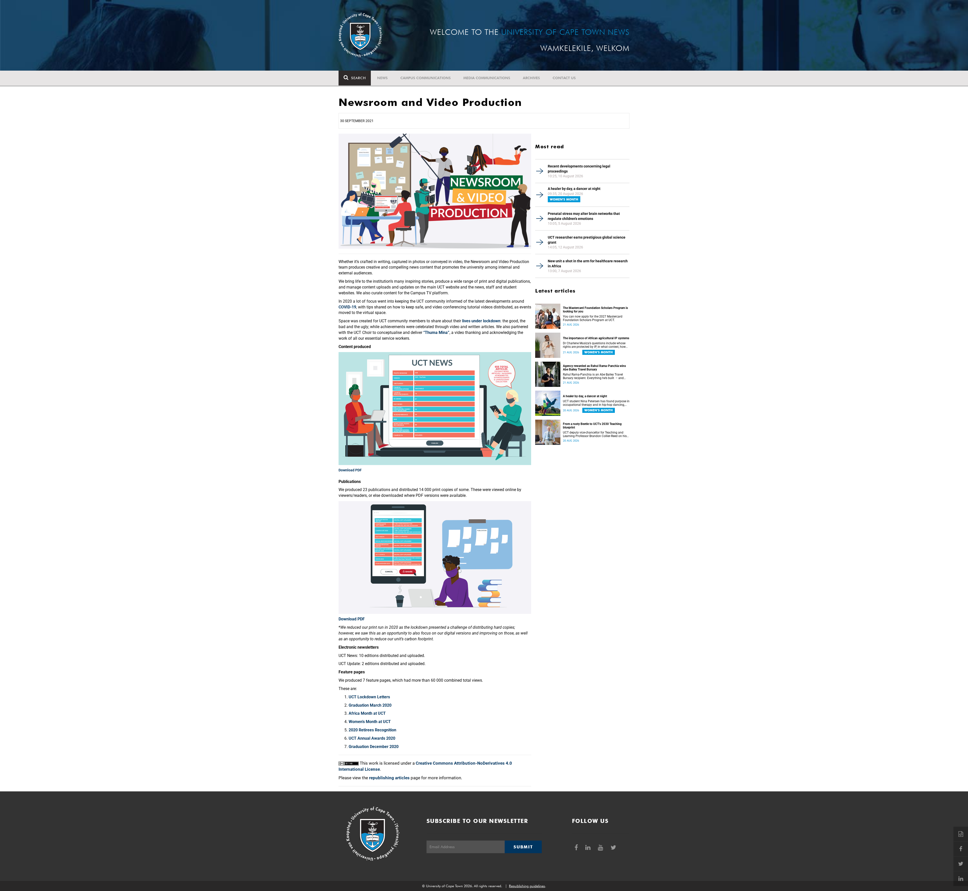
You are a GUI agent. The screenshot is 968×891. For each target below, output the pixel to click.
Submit (523, 846)
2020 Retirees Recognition (372, 730)
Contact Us (564, 78)
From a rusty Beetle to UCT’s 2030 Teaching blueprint (592, 425)
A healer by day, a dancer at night (574, 189)
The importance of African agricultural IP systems (596, 338)
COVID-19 (347, 307)
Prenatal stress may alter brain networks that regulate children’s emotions (584, 216)
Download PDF (350, 470)
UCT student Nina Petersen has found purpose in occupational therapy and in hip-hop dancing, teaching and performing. (596, 403)
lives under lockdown (481, 321)
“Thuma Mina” (436, 332)
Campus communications (425, 78)
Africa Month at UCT (367, 713)
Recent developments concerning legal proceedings (579, 168)
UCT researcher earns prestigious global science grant (586, 239)
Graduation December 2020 (374, 746)
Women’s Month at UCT (370, 721)
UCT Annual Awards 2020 (372, 738)
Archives (531, 78)
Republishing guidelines (527, 886)
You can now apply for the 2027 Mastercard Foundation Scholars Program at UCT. (592, 318)
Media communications (486, 78)
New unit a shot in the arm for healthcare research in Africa (588, 263)
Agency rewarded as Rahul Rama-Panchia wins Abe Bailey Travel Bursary (594, 367)
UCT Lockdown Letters (369, 697)
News (382, 78)
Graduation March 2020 (370, 705)
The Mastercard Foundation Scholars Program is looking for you (595, 309)
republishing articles (389, 777)
